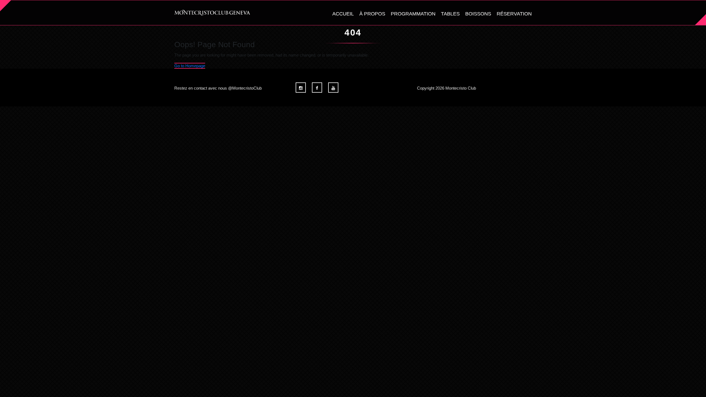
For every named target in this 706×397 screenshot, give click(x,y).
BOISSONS (478, 14)
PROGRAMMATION (413, 14)
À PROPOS (372, 14)
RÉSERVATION (514, 14)
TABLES (450, 14)
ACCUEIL (343, 14)
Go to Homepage (189, 65)
